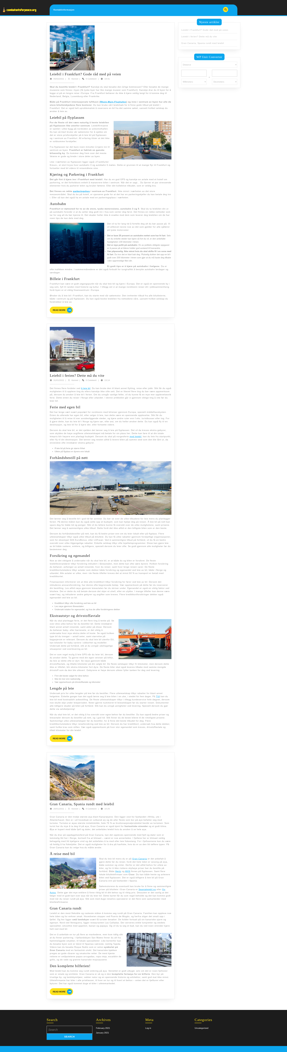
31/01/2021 (59, 380)
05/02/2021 (59, 79)
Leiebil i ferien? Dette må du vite (77, 375)
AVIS (127, 871)
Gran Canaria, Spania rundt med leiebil (82, 804)
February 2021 (103, 1028)
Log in (148, 1028)
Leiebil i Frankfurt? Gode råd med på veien (85, 74)
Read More (63, 310)
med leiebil (135, 436)
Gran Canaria (139, 859)
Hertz (118, 871)
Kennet (75, 79)
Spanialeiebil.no (147, 889)
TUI (158, 696)
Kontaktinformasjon (64, 10)
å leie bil (85, 388)
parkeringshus (81, 191)
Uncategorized (201, 1028)
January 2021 (102, 1032)
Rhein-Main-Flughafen (113, 102)
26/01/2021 (59, 809)
